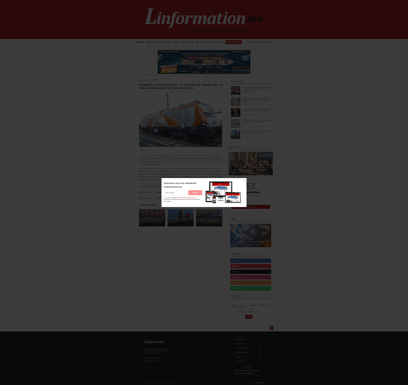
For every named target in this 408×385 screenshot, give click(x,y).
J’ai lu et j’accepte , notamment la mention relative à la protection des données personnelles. (182, 199)
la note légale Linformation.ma (186, 197)
